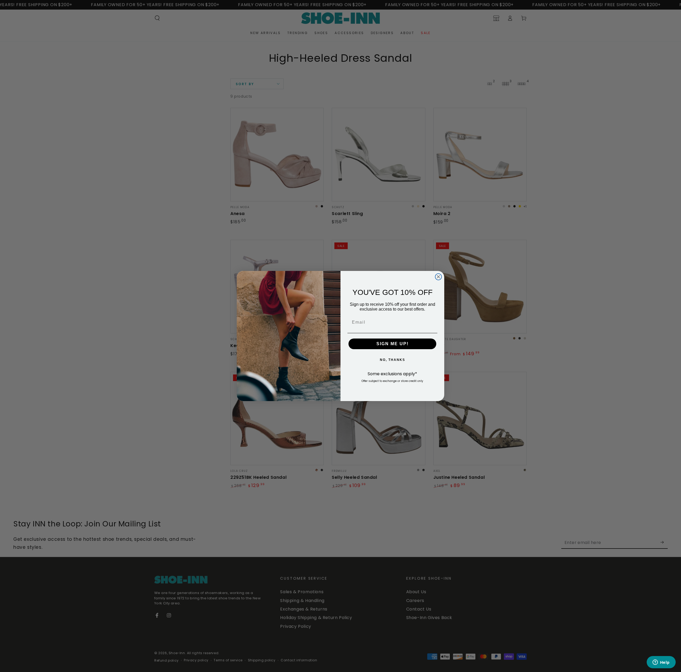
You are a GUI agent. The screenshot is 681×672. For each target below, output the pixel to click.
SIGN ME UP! (392, 343)
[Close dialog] (438, 277)
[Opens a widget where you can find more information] (661, 662)
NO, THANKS (392, 360)
